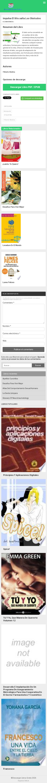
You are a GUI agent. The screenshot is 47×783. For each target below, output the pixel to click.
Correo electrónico (11, 333)
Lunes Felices (8, 282)
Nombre (7, 326)
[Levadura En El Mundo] (11, 228)
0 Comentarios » (8, 21)
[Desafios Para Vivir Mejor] (11, 188)
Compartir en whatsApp (33, 98)
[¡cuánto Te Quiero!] (11, 146)
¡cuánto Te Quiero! (10, 164)
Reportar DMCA (23, 781)
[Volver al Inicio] (12, 7)
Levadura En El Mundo (12, 245)
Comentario (8, 303)
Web (4, 341)
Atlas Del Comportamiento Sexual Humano (20, 388)
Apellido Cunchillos (10, 379)
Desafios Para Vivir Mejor (13, 207)
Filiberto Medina (9, 120)
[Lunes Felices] (11, 266)
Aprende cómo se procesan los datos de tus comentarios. (23, 358)
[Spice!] (23, 547)
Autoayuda (7, 111)
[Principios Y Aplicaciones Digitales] (23, 473)
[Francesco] (23, 766)
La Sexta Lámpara (10, 393)
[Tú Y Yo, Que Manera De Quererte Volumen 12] (23, 615)
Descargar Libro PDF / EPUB (25, 87)
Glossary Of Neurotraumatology (16, 398)
